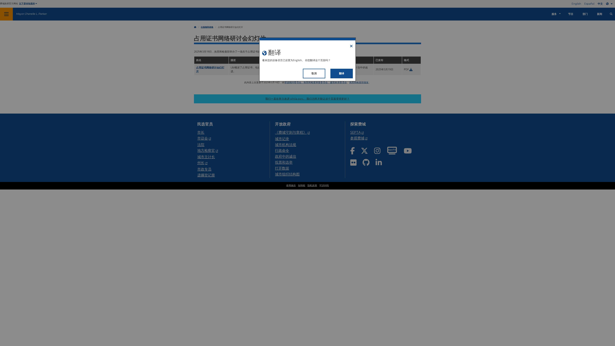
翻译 (341, 73)
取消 (314, 73)
